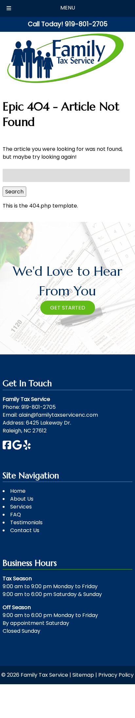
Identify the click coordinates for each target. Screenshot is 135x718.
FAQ (15, 514)
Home (18, 491)
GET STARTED (67, 307)
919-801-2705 (38, 407)
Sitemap (83, 675)
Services (21, 506)
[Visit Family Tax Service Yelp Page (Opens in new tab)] (27, 448)
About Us (21, 499)
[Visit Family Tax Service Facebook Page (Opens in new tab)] (7, 448)
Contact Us (24, 530)
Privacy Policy (116, 675)
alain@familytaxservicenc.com (58, 415)
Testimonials (26, 522)
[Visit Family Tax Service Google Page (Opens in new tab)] (17, 448)
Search (14, 191)
